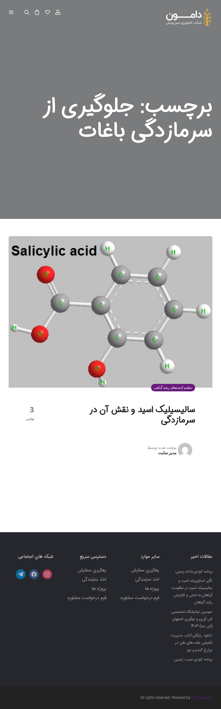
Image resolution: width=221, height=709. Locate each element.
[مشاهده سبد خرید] (37, 12)
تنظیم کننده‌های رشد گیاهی (173, 387)
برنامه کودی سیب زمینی (193, 659)
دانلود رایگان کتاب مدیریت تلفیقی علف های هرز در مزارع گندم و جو (191, 642)
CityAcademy (201, 698)
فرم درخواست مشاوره (140, 598)
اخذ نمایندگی (147, 579)
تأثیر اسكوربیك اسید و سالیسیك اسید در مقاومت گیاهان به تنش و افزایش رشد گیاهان (191, 591)
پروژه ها (152, 589)
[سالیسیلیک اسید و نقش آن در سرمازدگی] (110, 312)
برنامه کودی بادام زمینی (193, 571)
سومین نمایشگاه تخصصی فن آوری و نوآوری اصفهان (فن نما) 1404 (191, 619)
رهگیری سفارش (145, 570)
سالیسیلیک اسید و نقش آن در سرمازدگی (142, 415)
